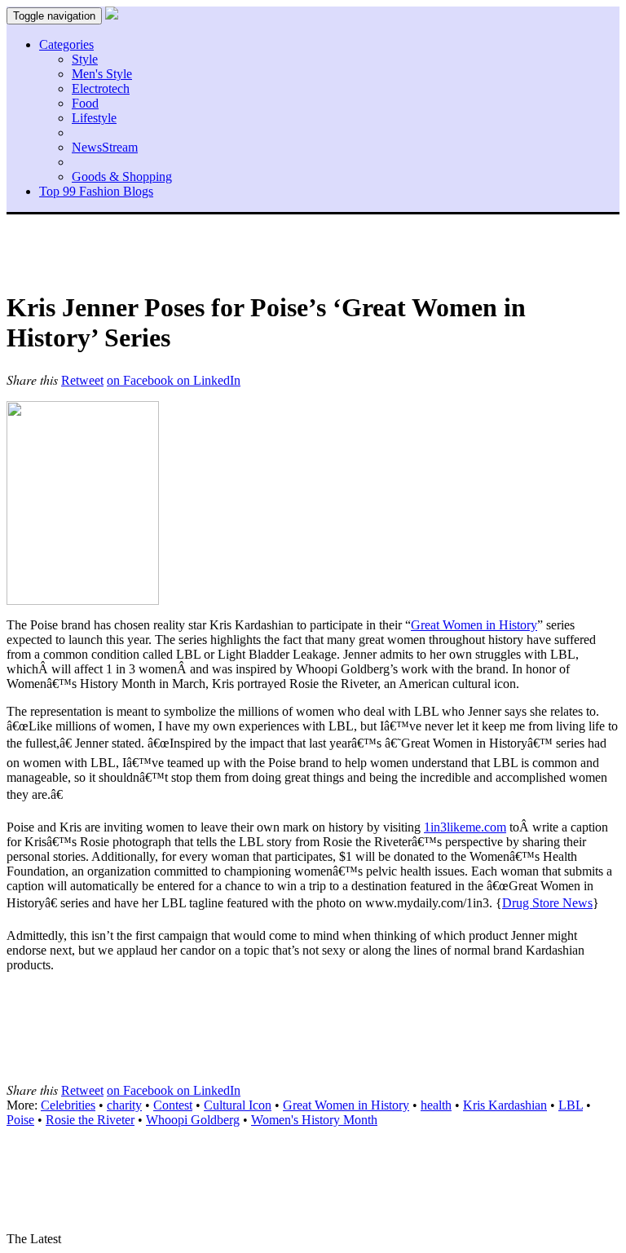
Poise (20, 1120)
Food (85, 103)
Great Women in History (474, 625)
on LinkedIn (208, 380)
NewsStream (105, 147)
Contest (172, 1105)
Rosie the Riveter (90, 1120)
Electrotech (101, 88)
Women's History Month (314, 1120)
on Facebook (142, 380)
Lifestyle (94, 118)
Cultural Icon (237, 1105)
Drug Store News (547, 903)
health (436, 1105)
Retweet (82, 380)
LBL (570, 1105)
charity (124, 1105)
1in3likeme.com (465, 827)
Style (85, 59)
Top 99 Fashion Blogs (96, 191)
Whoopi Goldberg (193, 1120)
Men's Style (102, 74)
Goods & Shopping (122, 176)
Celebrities (68, 1105)
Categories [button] (66, 44)
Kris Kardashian (505, 1105)
